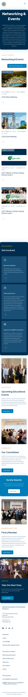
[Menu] (25, 3)
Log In (4, 638)
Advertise (6, 634)
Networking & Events (9, 655)
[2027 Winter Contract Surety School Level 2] (3, 180)
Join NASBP (6, 641)
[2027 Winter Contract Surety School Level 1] (3, 219)
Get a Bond (6, 665)
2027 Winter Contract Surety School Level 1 (12, 212)
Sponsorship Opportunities (11, 645)
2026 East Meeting (8, 136)
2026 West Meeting (9, 97)
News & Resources (8, 658)
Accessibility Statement (10, 679)
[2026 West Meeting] (3, 102)
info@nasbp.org (6, 622)
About (4, 669)
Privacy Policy (7, 675)
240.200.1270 (6, 620)
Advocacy (6, 662)
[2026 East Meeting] (3, 142)
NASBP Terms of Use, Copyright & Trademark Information (13, 683)
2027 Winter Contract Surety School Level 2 (12, 174)
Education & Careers (9, 651)
